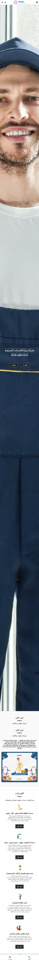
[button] (37, 2)
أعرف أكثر (19, 826)
